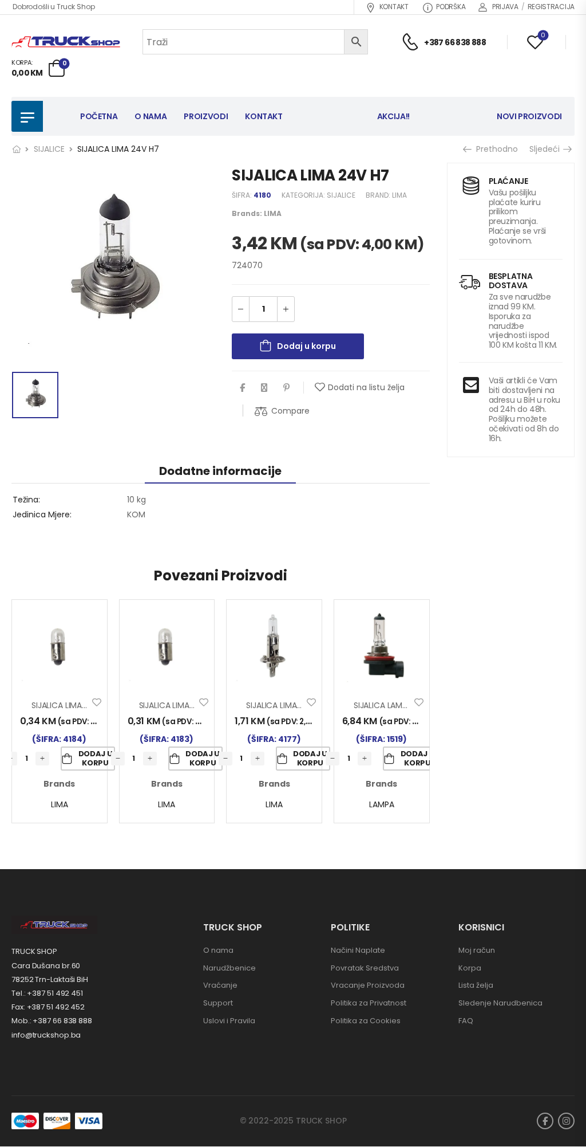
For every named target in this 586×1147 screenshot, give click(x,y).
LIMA (399, 195)
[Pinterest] (286, 387)
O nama (218, 950)
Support (218, 1002)
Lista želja (475, 985)
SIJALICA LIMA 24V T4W (75, 705)
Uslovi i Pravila (229, 1020)
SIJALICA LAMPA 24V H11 (397, 705)
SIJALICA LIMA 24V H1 (284, 705)
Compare (290, 411)
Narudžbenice (229, 968)
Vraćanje (220, 985)
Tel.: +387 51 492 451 (47, 993)
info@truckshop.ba (46, 1035)
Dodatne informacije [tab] (220, 471)
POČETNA (99, 116)
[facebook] (545, 1121)
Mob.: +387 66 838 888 (51, 1020)
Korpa (469, 968)
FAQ (465, 1020)
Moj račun (476, 950)
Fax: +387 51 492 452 (48, 1006)
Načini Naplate (358, 950)
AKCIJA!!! (394, 116)
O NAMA (150, 116)
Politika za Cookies (366, 1020)
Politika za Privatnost (368, 1002)
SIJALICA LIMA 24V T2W (183, 705)
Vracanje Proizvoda (368, 985)
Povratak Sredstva (365, 968)
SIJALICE (49, 149)
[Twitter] (264, 387)
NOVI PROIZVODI (529, 116)
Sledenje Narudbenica (500, 1002)
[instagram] (566, 1121)
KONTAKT (394, 6)
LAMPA (381, 804)
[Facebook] (242, 387)
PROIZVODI (206, 116)
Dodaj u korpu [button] (95, 758)
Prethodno (493, 149)
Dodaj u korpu (306, 346)
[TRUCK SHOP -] (65, 42)
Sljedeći (548, 149)
